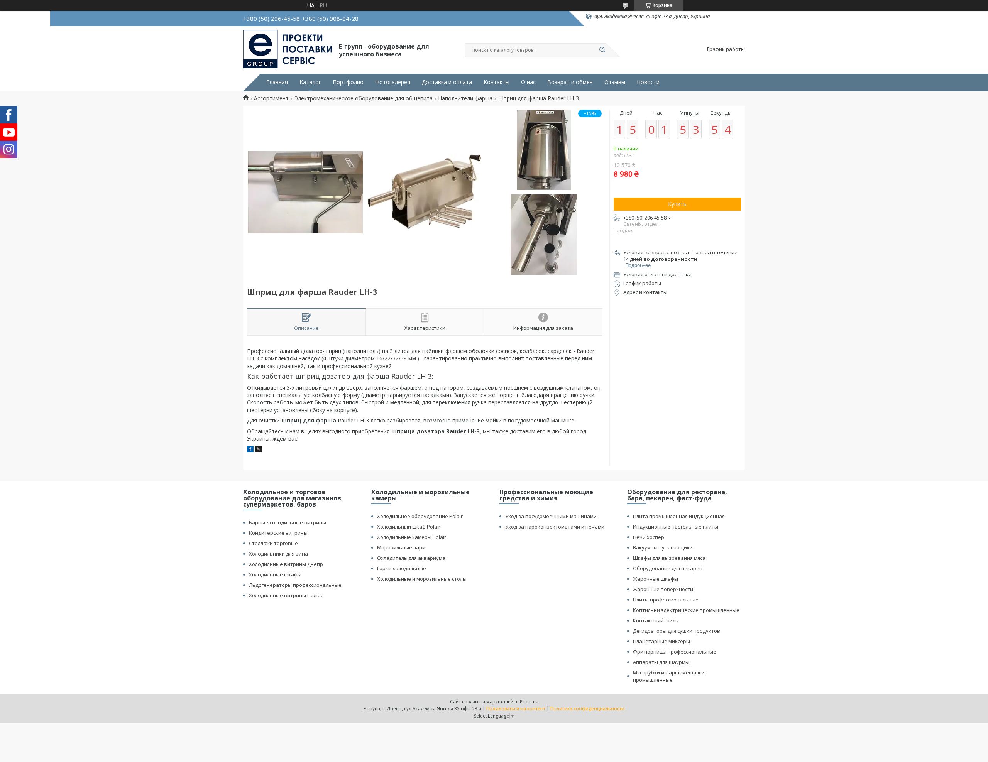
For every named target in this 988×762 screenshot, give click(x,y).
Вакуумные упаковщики (663, 547)
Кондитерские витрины (278, 532)
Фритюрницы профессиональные (674, 651)
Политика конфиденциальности (587, 708)
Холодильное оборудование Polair (420, 516)
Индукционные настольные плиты (675, 526)
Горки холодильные (401, 568)
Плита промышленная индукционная (679, 516)
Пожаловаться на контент (515, 708)
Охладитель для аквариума (411, 557)
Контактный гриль (655, 620)
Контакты (496, 82)
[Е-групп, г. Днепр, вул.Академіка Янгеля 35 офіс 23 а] (287, 49)
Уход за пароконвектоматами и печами (554, 526)
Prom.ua (529, 701)
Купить (677, 204)
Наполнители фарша (465, 98)
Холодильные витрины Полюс (286, 595)
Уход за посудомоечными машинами (551, 516)
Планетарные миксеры (661, 641)
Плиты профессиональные (666, 599)
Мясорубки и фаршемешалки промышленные (669, 676)
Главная (277, 82)
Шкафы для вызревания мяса (669, 557)
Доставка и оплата (447, 82)
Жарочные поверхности (663, 589)
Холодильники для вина (278, 553)
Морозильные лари (401, 547)
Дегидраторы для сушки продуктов (676, 630)
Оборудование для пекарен (667, 568)
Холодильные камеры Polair (411, 537)
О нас (528, 82)
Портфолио (348, 82)
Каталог (310, 82)
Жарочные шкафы (655, 578)
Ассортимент (271, 98)
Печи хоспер (648, 537)
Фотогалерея (392, 82)
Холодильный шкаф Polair (408, 526)
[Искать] (602, 50)
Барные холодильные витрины (287, 522)
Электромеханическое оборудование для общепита (363, 98)
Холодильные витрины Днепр (286, 564)
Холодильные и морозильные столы (422, 578)
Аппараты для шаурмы (661, 662)
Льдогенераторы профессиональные (295, 584)
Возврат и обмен (570, 82)
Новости (648, 82)
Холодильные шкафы (275, 574)
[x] (258, 450)
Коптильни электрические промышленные (686, 610)
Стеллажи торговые (273, 543)
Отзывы (614, 82)
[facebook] (250, 450)
